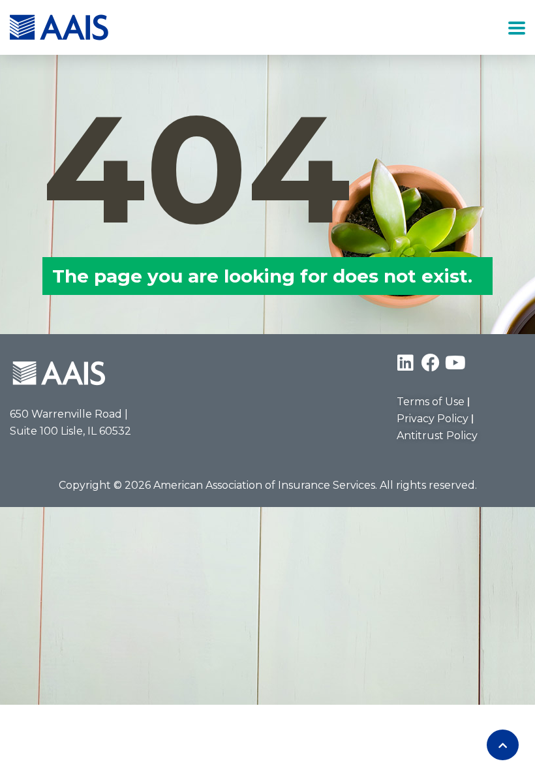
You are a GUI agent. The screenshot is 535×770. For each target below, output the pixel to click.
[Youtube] (455, 363)
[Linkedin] (406, 363)
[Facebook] (430, 363)
